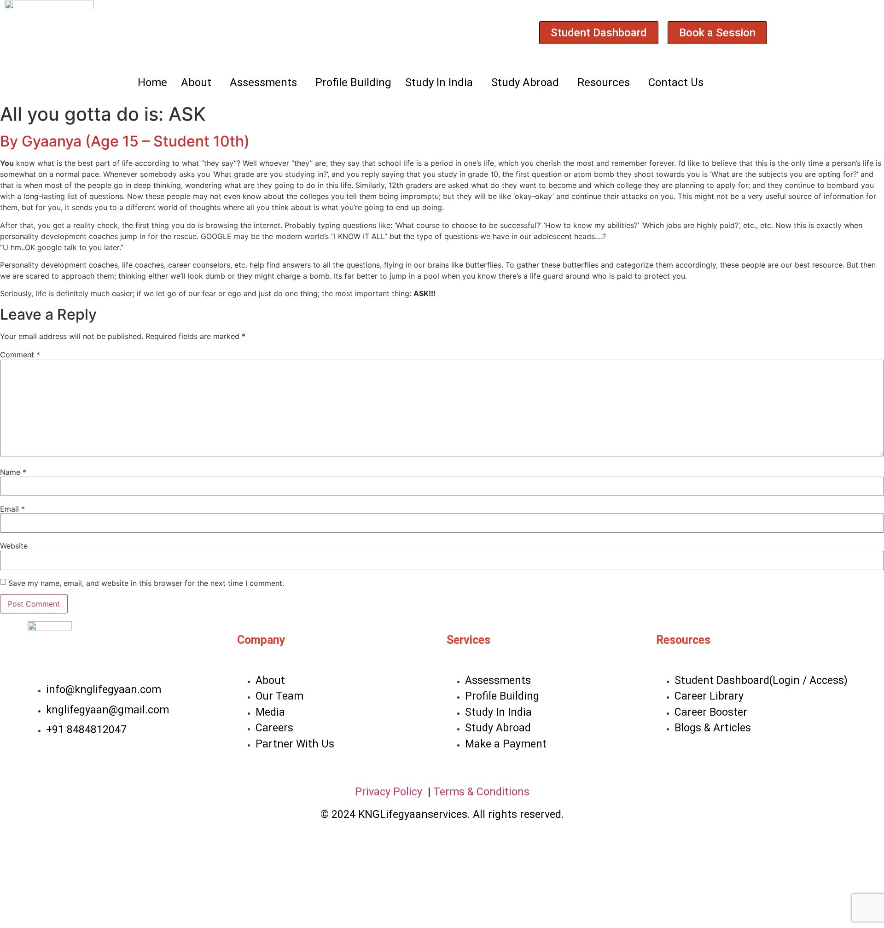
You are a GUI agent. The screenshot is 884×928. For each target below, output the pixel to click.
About (196, 82)
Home (152, 82)
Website (14, 545)
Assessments (263, 82)
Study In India (439, 82)
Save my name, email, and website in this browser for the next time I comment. (146, 583)
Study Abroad (525, 82)
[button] (198, 82)
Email (12, 509)
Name (13, 472)
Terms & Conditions (481, 792)
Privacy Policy (390, 792)
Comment (20, 354)
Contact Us (676, 82)
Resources (603, 82)
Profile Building (353, 82)
